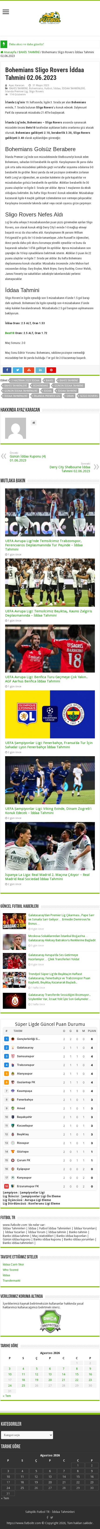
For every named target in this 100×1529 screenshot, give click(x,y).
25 (23, 1385)
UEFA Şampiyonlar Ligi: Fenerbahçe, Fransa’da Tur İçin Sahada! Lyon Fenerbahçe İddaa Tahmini (49, 745)
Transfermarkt (11, 1280)
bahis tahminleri (15, 385)
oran (70, 396)
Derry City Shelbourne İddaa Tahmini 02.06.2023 (70, 467)
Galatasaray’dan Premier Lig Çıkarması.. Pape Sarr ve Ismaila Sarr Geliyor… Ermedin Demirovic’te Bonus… (61, 919)
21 (63, 1380)
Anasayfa (9, 52)
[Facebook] (47, 1517)
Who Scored (10, 1270)
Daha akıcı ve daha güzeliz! (26, 44)
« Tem (7, 1396)
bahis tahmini (69, 380)
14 (63, 1374)
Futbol (48, 88)
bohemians (40, 385)
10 (9, 1374)
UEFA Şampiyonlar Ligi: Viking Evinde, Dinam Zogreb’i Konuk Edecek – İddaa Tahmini (48, 811)
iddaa (48, 390)
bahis (49, 380)
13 (50, 1374)
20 (50, 1380)
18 (23, 1380)
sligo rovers (89, 396)
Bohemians (36, 88)
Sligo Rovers (36, 91)
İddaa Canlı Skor (13, 1264)
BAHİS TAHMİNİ (29, 52)
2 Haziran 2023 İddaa (25, 380)
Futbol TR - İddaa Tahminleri (56, 1512)
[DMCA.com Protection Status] (50, 1321)
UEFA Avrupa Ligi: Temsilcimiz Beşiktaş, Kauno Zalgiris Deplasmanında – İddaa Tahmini (48, 613)
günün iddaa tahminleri (20, 390)
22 (76, 1380)
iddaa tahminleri (15, 396)
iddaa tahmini (67, 390)
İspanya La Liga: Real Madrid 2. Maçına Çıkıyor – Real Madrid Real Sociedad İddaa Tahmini (47, 877)
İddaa (56, 88)
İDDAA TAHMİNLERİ (73, 88)
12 (36, 1374)
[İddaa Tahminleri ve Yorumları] (50, 18)
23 (90, 1380)
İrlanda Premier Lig (16, 91)
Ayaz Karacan (16, 85)
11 (23, 1374)
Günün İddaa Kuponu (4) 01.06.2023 (28, 456)
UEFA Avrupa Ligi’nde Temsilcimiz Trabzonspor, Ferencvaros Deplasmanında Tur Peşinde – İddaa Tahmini (44, 545)
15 (76, 1374)
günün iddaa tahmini (68, 385)
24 (9, 1385)
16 (90, 1374)
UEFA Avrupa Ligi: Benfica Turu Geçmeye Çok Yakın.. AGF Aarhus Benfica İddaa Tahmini (46, 679)
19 (36, 1380)
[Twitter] (52, 1517)
